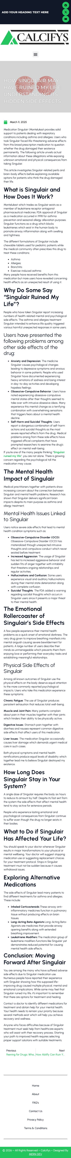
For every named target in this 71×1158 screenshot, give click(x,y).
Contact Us (35, 1111)
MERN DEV (35, 1154)
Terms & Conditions (35, 1128)
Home (35, 1085)
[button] (36, 54)
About (35, 1094)
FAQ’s (35, 1102)
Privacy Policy (35, 1119)
